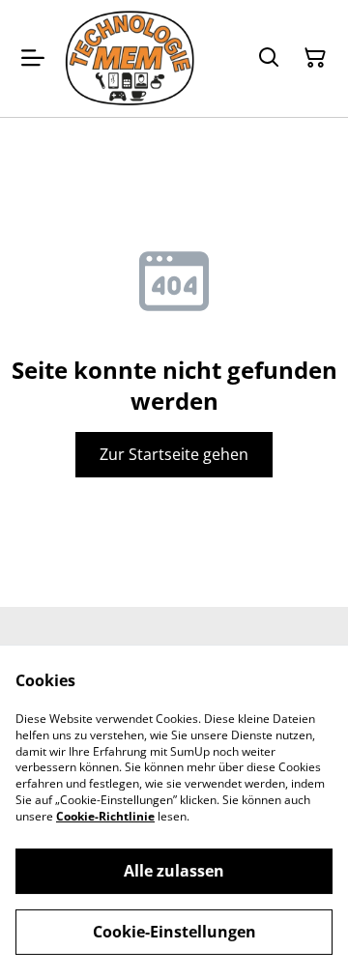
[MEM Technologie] (130, 58)
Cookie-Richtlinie (105, 816)
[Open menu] (33, 58)
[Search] (269, 58)
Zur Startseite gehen (174, 454)
